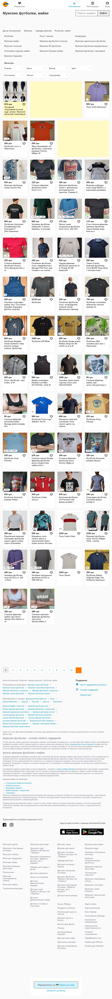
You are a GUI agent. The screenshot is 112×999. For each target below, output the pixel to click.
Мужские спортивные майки (44, 724)
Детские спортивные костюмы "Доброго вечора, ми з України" (67, 888)
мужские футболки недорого (82, 744)
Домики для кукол (65, 848)
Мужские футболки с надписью (15, 691)
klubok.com (6, 4)
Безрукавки (80, 36)
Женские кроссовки (39, 844)
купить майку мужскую (66, 769)
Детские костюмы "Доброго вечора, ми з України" (67, 854)
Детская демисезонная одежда (37, 883)
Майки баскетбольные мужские (16, 724)
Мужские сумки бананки (92, 890)
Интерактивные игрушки (64, 933)
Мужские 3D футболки (50, 46)
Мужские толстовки (94, 885)
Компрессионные (13, 786)
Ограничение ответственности (93, 927)
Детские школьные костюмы (66, 871)
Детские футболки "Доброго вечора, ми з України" (67, 878)
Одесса (46, 702)
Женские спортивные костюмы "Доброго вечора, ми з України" (40, 859)
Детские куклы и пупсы (65, 919)
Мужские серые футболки (13, 694)
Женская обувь (10, 862)
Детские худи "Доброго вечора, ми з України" (40, 891)
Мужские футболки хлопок (44, 712)
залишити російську (56, 990)
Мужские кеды (91, 848)
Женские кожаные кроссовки (11, 867)
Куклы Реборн (64, 904)
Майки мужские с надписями (17, 790)
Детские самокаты (39, 873)
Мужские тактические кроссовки (95, 896)
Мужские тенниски (13, 46)
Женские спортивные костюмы (13, 849)
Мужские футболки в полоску (54, 41)
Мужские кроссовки (94, 844)
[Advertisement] (56, 22)
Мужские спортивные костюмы (95, 853)
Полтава (35, 702)
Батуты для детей (65, 924)
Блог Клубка (90, 912)
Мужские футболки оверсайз (40, 715)
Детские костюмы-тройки (66, 865)
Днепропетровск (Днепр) (36, 699)
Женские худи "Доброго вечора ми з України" (39, 850)
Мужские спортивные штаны (95, 880)
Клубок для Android (94, 946)
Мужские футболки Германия (42, 721)
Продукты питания (66, 908)
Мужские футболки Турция (39, 694)
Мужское (27, 31)
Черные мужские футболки (39, 718)
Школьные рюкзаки (66, 942)
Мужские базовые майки (51, 51)
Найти (103, 13)
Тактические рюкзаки (13, 888)
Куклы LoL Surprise (39, 877)
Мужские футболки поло (38, 706)
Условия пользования (91, 933)
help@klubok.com (93, 938)
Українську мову (66, 985)
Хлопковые (10, 793)
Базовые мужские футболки (14, 721)
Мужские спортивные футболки (41, 688)
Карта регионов (92, 908)
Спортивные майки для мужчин (19, 783)
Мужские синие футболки (37, 685)
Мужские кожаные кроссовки (93, 867)
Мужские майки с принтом (13, 706)
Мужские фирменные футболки (16, 712)
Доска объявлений (12, 31)
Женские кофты (10, 884)
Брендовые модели (14, 788)
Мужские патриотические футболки (92, 860)
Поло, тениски (46, 36)
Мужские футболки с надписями (41, 709)
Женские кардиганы (12, 858)
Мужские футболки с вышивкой (90, 51)
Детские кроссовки (66, 938)
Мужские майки (11, 41)
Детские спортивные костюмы (67, 947)
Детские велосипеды (67, 895)
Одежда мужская (43, 31)
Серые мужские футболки (13, 718)
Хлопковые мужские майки (17, 51)
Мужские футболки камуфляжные (91, 46)
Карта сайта (90, 904)
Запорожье (57, 702)
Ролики (60, 928)
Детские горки (64, 844)
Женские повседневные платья (10, 878)
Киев (52, 699)
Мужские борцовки (13, 56)
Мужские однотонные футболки (90, 41)
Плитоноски (8, 872)
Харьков (24, 702)
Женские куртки (10, 844)
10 (71, 670)
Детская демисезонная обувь (40, 898)
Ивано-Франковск (10, 702)
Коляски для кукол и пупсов (67, 913)
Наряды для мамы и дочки (40, 868)
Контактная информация (91, 921)
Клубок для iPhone (94, 942)
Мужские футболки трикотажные (16, 727)
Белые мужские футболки (13, 709)
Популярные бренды (95, 916)
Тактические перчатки (91, 874)
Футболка (8, 36)
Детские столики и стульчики (39, 905)
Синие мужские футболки (13, 715)
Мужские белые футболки (13, 688)
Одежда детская (65, 860)
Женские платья (10, 854)
